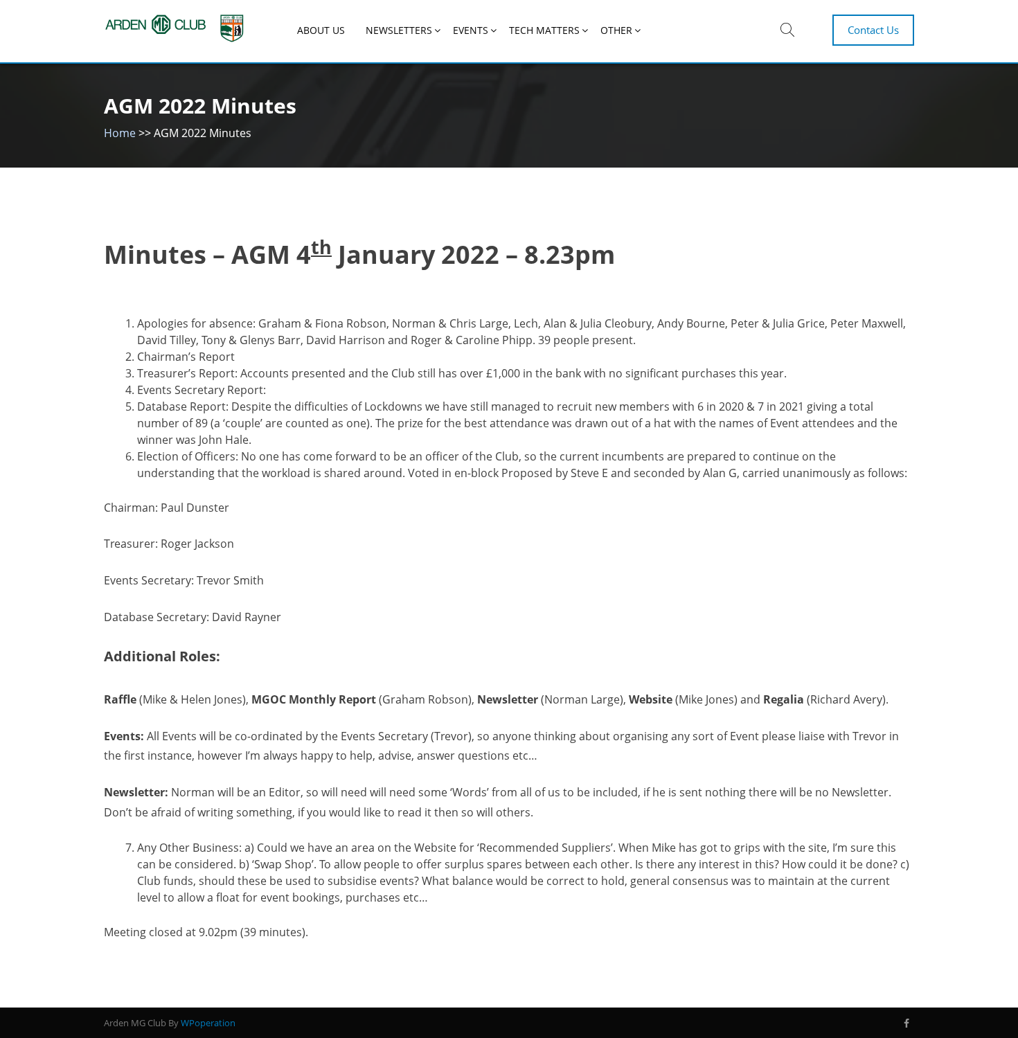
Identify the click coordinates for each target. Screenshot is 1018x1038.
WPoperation (208, 1023)
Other (616, 30)
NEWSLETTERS (399, 30)
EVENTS (470, 30)
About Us (321, 30)
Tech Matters (544, 30)
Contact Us (873, 30)
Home (120, 133)
